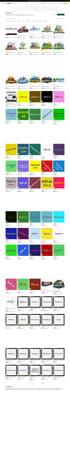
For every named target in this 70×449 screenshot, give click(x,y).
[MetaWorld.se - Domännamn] (47, 353)
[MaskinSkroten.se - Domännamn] (11, 370)
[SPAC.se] (58, 96)
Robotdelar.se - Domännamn (45, 326)
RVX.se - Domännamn (20, 326)
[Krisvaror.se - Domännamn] (23, 370)
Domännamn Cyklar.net (21, 35)
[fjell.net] (47, 149)
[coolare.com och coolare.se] (23, 166)
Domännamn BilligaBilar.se (45, 86)
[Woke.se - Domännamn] (23, 302)
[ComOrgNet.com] (11, 166)
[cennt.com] (11, 149)
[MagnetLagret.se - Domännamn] (58, 353)
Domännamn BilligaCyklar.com (57, 52)
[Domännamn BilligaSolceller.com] (35, 80)
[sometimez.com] (35, 182)
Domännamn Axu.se (32, 35)
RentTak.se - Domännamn (21, 360)
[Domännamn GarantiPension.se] (58, 29)
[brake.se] (47, 250)
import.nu (30, 223)
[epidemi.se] (58, 182)
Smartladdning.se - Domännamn (46, 308)
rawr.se (18, 103)
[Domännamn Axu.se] (35, 29)
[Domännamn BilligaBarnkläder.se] (47, 46)
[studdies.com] (58, 149)
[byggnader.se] (35, 149)
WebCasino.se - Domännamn (33, 308)
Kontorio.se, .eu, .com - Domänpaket (33, 377)
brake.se (42, 256)
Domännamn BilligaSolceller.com (34, 86)
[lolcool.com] (35, 114)
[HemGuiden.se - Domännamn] (58, 370)
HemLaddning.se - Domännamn (46, 376)
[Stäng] (69, 0)
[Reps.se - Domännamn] (58, 319)
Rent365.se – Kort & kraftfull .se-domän (11, 309)
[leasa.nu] (23, 217)
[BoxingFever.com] (47, 166)
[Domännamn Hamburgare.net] (11, 80)
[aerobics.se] (35, 250)
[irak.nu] (11, 217)
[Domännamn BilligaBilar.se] (47, 80)
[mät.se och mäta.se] (47, 182)
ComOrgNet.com (8, 172)
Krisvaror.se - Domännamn (21, 376)
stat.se (18, 189)
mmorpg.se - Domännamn (33, 360)
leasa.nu (18, 223)
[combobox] (25, 3)
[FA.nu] (35, 284)
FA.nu (30, 290)
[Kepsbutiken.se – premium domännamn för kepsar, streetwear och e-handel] (11, 96)
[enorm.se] (23, 114)
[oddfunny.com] (47, 114)
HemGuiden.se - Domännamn (57, 376)
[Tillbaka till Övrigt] (6, 18)
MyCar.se (42, 223)
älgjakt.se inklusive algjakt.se (10, 189)
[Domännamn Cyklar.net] (23, 29)
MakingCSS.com (8, 120)
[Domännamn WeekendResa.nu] (35, 46)
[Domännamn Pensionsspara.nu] (47, 29)
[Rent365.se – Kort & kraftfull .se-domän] (11, 302)
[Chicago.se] (58, 217)
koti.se (18, 256)
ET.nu (18, 290)
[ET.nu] (23, 284)
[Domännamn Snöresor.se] (23, 80)
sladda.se (54, 256)
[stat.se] (23, 182)
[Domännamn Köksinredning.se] (11, 46)
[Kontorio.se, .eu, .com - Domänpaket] (35, 370)
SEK (45, 3)
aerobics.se (31, 256)
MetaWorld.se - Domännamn (45, 360)
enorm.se (18, 120)
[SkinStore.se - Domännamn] (58, 302)
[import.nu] (35, 217)
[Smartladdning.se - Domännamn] (47, 302)
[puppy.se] (11, 250)
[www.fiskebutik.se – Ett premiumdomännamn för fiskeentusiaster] (58, 284)
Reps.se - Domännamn (56, 326)
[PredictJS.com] (58, 166)
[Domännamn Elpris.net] (23, 46)
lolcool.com (31, 120)
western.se (31, 103)
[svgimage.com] (35, 166)
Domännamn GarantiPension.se (58, 35)
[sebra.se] (47, 96)
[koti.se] (23, 250)
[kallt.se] (35, 233)
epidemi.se (55, 189)
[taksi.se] (47, 233)
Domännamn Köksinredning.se (10, 52)
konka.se (7, 35)
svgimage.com (31, 172)
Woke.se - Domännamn (21, 308)
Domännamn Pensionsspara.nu (46, 35)
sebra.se (42, 103)
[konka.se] (11, 29)
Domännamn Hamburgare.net (10, 86)
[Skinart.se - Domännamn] (11, 319)
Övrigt (8, 18)
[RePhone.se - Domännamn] (11, 353)
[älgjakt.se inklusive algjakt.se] (11, 182)
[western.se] (35, 96)
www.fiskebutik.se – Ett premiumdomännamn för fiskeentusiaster (57, 291)
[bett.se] (11, 284)
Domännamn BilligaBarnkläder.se (46, 52)
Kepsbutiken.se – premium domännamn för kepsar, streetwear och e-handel (11, 104)
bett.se (7, 290)
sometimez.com (31, 189)
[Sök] (37, 3)
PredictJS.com (55, 172)
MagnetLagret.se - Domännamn (58, 360)
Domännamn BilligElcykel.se (57, 86)
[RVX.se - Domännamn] (23, 319)
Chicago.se (55, 223)
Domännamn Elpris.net (20, 52)
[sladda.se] (58, 250)
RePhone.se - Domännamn (10, 360)
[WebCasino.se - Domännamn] (35, 302)
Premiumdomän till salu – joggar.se (46, 290)
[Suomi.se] (58, 233)
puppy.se (7, 256)
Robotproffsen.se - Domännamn (34, 326)
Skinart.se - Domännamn (9, 326)
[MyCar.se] (47, 217)
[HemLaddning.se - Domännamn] (47, 370)
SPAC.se (54, 103)
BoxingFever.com (44, 172)
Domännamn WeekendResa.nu (34, 52)
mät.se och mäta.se (44, 189)
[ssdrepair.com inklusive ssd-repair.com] (58, 114)
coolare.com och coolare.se (21, 172)
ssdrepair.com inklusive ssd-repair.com (57, 121)
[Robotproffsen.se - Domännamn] (35, 319)
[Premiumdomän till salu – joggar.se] (47, 284)
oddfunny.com (43, 120)
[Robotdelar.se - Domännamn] (47, 319)
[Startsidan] (9, 3)
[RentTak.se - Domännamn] (23, 353)
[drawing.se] (11, 233)
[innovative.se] (23, 233)
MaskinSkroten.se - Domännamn (11, 376)
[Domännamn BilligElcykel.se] (58, 80)
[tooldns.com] (23, 149)
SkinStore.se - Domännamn (57, 308)
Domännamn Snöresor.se (21, 86)
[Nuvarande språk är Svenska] (43, 3)
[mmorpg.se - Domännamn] (35, 353)
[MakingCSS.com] (11, 114)
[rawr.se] (23, 96)
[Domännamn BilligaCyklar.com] (58, 46)
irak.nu (7, 223)
